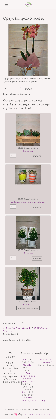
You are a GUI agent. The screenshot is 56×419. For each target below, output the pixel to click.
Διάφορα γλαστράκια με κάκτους (28, 202)
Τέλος (6, 331)
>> (10, 331)
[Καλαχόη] (28, 232)
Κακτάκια (28, 150)
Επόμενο (42, 328)
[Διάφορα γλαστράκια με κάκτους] (28, 174)
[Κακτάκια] (28, 129)
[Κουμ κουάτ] (28, 283)
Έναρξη (10, 328)
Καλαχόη (28, 253)
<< (4, 328)
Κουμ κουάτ (28, 304)
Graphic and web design (37, 414)
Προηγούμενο (22, 328)
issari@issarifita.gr (34, 400)
